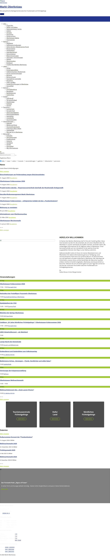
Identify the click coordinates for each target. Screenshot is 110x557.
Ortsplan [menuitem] (9, 33)
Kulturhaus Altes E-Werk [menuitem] (13, 129)
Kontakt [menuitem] (5, 17)
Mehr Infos (21, 419)
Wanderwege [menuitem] (10, 102)
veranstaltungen (30, 161)
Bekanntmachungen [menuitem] (12, 56)
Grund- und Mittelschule (11, 345)
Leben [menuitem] (5, 66)
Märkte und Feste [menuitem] (11, 125)
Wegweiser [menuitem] (9, 43)
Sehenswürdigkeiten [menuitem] (12, 113)
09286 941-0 (6, 513)
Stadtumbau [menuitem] (10, 95)
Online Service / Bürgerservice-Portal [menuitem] (17, 47)
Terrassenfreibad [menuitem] (11, 100)
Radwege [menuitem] (9, 104)
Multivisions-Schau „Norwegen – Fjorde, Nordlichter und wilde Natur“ (25, 361)
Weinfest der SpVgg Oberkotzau (12, 313)
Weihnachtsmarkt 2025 (8, 443)
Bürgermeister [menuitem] (10, 49)
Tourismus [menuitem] (6, 107)
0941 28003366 (9, 549)
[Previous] (0, 227)
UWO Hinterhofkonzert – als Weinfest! (14, 332)
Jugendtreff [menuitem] (9, 98)
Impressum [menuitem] (6, 21)
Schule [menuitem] (8, 68)
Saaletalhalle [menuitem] (10, 130)
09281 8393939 (9, 547)
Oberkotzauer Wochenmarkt (10, 220)
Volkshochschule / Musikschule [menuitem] (15, 72)
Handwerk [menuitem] (9, 143)
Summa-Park (12, 306)
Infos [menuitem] (4, 24)
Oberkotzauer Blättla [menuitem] (12, 38)
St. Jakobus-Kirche (9, 355)
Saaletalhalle (7, 364)
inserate (21, 161)
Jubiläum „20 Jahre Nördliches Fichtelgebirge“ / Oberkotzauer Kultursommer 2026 (30, 322)
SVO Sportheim (8, 316)
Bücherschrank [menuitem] (11, 77)
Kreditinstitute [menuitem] (10, 139)
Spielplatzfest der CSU (8, 303)
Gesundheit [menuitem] (10, 86)
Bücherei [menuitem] (9, 75)
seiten (14, 161)
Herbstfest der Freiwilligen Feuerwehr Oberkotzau (18, 293)
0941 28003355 (9, 551)
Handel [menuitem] (8, 144)
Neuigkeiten (13, 178)
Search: (2, 153)
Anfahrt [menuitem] (8, 31)
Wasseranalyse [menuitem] (11, 61)
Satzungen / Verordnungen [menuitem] (14, 57)
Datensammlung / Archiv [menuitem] (14, 29)
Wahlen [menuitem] (8, 59)
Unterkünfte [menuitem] (10, 118)
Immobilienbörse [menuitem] (11, 89)
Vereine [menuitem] (8, 105)
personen (57, 161)
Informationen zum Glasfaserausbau (13, 214)
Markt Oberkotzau (11, 6)
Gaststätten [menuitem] (10, 116)
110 (16, 534)
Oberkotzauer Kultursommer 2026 (12, 181)
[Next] (2, 227)
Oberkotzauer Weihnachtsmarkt (11, 380)
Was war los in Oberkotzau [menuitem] (14, 132)
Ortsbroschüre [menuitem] (10, 36)
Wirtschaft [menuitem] (6, 134)
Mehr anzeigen (4, 171)
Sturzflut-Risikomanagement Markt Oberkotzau (17, 194)
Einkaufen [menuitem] (9, 136)
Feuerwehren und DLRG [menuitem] (13, 79)
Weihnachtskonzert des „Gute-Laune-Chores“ (17, 390)
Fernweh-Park (12, 287)
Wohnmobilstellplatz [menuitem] (12, 114)
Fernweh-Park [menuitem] (10, 111)
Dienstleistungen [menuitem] (11, 137)
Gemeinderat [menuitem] (10, 50)
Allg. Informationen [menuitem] (12, 148)
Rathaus (6, 374)
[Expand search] (0, 151)
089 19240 (18, 540)
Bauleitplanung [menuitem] (11, 93)
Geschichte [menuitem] (9, 34)
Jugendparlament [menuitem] (11, 52)
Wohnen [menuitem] (5, 88)
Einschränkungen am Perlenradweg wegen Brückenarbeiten (22, 174)
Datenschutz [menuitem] (7, 19)
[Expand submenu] (7, 24)
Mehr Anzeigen (4, 434)
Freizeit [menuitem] (5, 97)
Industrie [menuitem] (9, 141)
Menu (2, 14)
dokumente (48, 161)
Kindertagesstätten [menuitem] (12, 70)
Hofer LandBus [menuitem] (10, 82)
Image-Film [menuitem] (9, 25)
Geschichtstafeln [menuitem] (11, 120)
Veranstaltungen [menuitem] (8, 121)
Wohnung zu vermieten (8, 207)
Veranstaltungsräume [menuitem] (13, 127)
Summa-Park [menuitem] (10, 109)
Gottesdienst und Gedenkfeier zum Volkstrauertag (18, 351)
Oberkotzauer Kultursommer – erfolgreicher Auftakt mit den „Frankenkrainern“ (29, 201)
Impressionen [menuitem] (10, 40)
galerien (40, 161)
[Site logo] (5, 3)
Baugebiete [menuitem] (9, 91)
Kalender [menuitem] (9, 123)
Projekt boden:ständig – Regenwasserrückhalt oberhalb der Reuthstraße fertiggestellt (31, 188)
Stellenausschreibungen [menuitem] (13, 45)
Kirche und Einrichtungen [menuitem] (14, 73)
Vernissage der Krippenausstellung (13, 370)
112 (16, 536)
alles (3, 161)
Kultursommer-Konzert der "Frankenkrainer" (16, 437)
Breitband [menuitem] (9, 63)
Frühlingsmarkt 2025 (7, 450)
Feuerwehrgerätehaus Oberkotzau (14, 297)
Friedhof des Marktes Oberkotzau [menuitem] (16, 65)
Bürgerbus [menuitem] (9, 81)
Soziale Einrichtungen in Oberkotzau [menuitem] (17, 84)
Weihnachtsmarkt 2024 (8, 457)
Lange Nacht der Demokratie (10, 342)
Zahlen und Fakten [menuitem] (12, 27)
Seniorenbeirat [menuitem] (11, 54)
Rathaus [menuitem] (5, 41)
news (8, 161)
